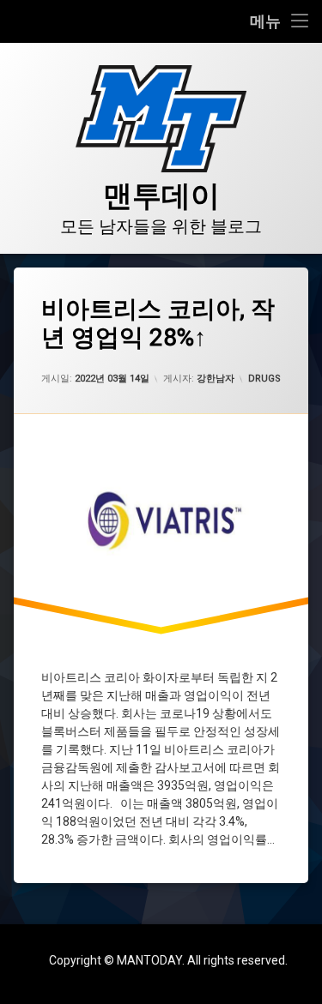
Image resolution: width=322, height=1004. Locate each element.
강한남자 (215, 378)
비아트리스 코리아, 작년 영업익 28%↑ (158, 323)
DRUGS (264, 378)
